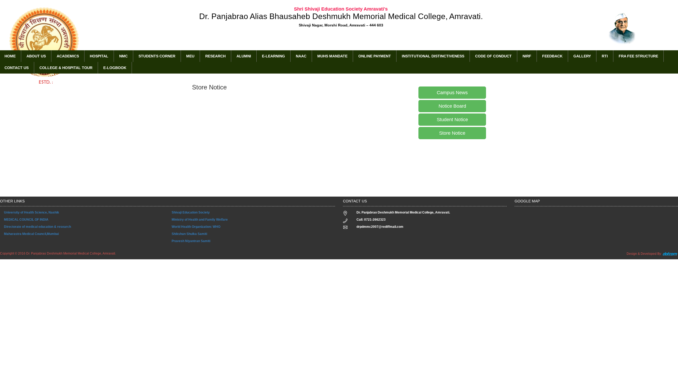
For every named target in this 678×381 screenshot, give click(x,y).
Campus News (452, 92)
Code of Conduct (493, 56)
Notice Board (452, 106)
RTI (605, 56)
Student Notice (452, 119)
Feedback (552, 56)
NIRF (527, 56)
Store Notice (452, 133)
